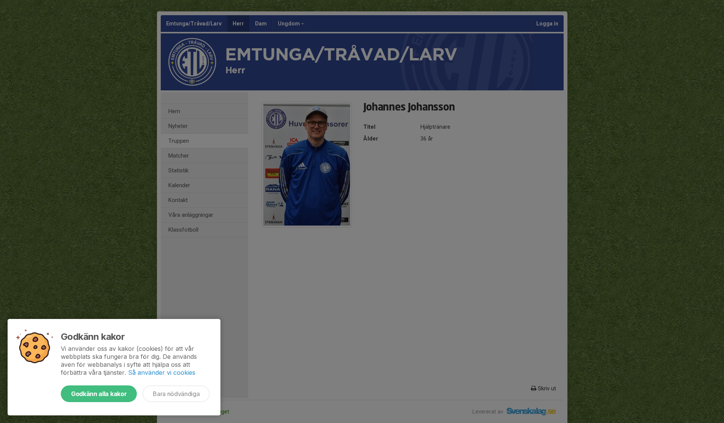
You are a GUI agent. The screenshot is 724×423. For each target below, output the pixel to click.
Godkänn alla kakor (99, 394)
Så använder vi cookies (161, 372)
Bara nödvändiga (176, 394)
